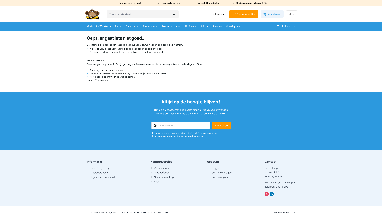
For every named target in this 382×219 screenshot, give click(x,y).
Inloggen (215, 168)
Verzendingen (161, 168)
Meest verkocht (171, 26)
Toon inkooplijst (219, 177)
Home (90, 80)
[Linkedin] (272, 194)
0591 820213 (283, 186)
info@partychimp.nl (284, 182)
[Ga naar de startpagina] (92, 14)
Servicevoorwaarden (161, 136)
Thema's (130, 26)
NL (290, 14)
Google (180, 136)
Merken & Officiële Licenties (102, 26)
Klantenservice (288, 26)
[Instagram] (267, 194)
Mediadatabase (99, 172)
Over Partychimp (100, 168)
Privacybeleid (204, 133)
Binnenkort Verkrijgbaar (226, 26)
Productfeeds (161, 172)
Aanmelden (221, 125)
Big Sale (189, 26)
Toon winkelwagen (221, 172)
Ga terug (94, 70)
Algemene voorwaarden (103, 177)
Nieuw (204, 26)
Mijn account (102, 80)
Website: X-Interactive (284, 212)
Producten (149, 26)
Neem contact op (164, 177)
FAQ (156, 181)
